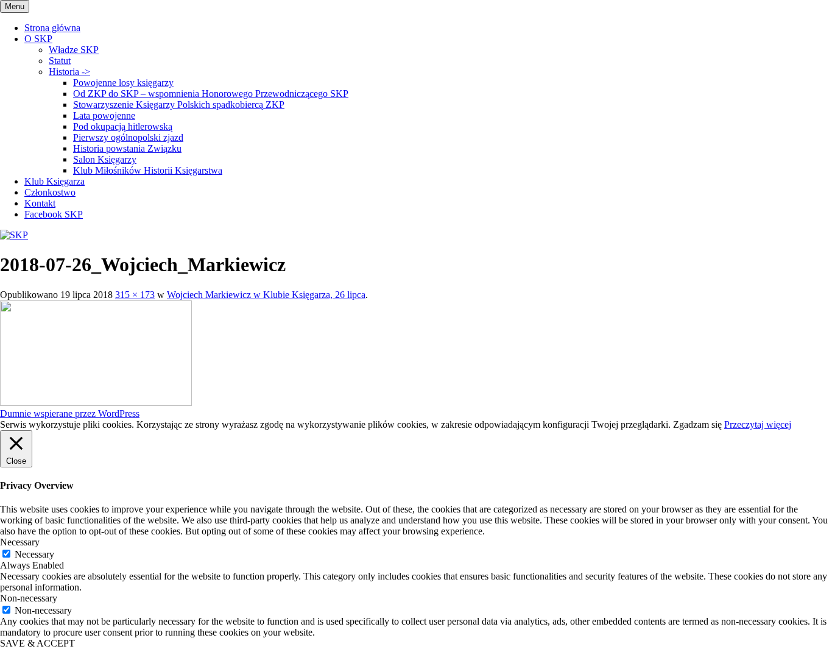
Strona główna (52, 28)
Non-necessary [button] (28, 598)
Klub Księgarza (54, 181)
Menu (14, 6)
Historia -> (69, 71)
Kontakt (39, 203)
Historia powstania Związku (127, 148)
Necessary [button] (20, 542)
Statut (60, 60)
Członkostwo (50, 192)
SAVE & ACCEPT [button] (37, 643)
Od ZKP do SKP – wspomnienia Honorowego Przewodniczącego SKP (210, 93)
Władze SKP (74, 49)
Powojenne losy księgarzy (123, 82)
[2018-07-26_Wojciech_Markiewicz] (96, 402)
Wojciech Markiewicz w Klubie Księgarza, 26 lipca (266, 294)
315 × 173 (135, 294)
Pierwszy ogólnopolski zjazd (128, 137)
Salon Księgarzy (104, 159)
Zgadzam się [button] (697, 424)
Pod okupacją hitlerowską (122, 126)
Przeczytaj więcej (757, 424)
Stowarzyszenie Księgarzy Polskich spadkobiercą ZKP (178, 104)
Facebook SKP (53, 214)
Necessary (34, 554)
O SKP (38, 39)
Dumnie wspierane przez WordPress (69, 413)
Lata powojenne (104, 115)
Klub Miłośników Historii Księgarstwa (147, 170)
